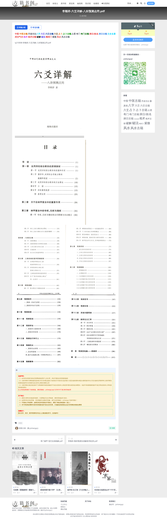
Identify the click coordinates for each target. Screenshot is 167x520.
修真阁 (80, 3)
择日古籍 (128, 118)
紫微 (147, 123)
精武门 (141, 123)
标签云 (55, 3)
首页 (48, 3)
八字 (131, 105)
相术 (142, 118)
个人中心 (64, 504)
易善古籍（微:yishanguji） (29, 428)
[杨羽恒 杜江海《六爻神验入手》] (78, 468)
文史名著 (136, 119)
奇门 (126, 114)
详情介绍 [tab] (22, 27)
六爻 (20, 423)
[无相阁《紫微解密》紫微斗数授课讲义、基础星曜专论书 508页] (24, 468)
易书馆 (63, 3)
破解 (129, 123)
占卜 (132, 110)
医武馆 (88, 3)
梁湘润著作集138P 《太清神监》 (51, 491)
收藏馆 (96, 3)
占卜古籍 (141, 110)
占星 (150, 110)
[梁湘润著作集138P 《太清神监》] (51, 468)
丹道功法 (145, 101)
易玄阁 (71, 3)
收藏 (113, 428)
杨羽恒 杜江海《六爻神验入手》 (77, 491)
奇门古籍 (134, 114)
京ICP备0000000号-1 (76, 516)
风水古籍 (137, 128)
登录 (151, 3)
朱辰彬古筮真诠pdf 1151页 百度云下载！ (105, 491)
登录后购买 (139, 40)
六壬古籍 (145, 105)
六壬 (137, 105)
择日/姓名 (146, 114)
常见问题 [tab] (36, 27)
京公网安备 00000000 (90, 516)
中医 (125, 100)
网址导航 (64, 509)
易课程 (107, 3)
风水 (126, 128)
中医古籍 (135, 100)
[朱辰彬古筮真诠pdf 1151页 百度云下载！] (105, 468)
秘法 (135, 123)
